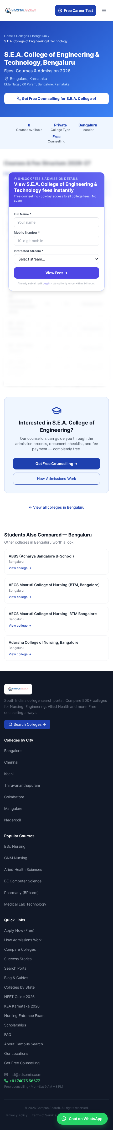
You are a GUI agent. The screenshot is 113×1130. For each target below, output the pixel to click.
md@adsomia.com (25, 1074)
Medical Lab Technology (25, 904)
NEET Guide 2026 (19, 996)
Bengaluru (39, 36)
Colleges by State (19, 987)
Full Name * (22, 214)
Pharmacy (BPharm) (21, 892)
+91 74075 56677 (24, 1080)
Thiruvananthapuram (22, 785)
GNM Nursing (15, 858)
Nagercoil (12, 820)
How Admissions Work (56, 478)
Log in (46, 283)
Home (8, 36)
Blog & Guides (16, 977)
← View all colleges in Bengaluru (56, 507)
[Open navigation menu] (104, 10)
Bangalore (13, 750)
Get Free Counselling (22, 1063)
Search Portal (15, 968)
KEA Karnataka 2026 (22, 1006)
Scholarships (15, 1025)
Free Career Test (78, 10)
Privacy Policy (17, 1115)
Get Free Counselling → (56, 463)
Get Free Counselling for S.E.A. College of (58, 98)
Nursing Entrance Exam (24, 1015)
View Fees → (56, 272)
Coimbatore (14, 797)
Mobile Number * (27, 232)
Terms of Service (44, 1115)
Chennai (11, 762)
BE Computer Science (23, 881)
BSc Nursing (14, 846)
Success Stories (18, 959)
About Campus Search (23, 1044)
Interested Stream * (28, 251)
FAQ (7, 1034)
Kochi (8, 773)
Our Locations (16, 1053)
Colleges (22, 36)
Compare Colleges (20, 949)
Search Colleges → (29, 724)
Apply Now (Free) (19, 930)
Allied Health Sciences (23, 869)
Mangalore (13, 808)
